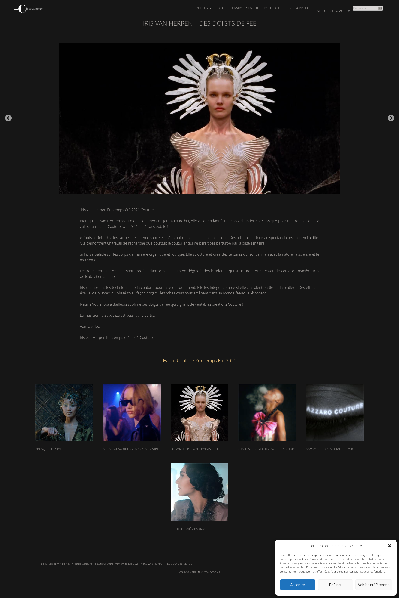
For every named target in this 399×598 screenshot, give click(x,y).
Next (389, 117)
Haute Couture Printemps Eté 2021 (117, 564)
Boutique (272, 8)
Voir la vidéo (90, 326)
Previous (7, 117)
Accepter (297, 585)
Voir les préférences (374, 585)
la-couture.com (49, 564)
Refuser (335, 585)
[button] (389, 545)
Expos (222, 8)
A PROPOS (303, 8)
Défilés (202, 8)
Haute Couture (83, 564)
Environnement (245, 8)
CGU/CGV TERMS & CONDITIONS (199, 572)
